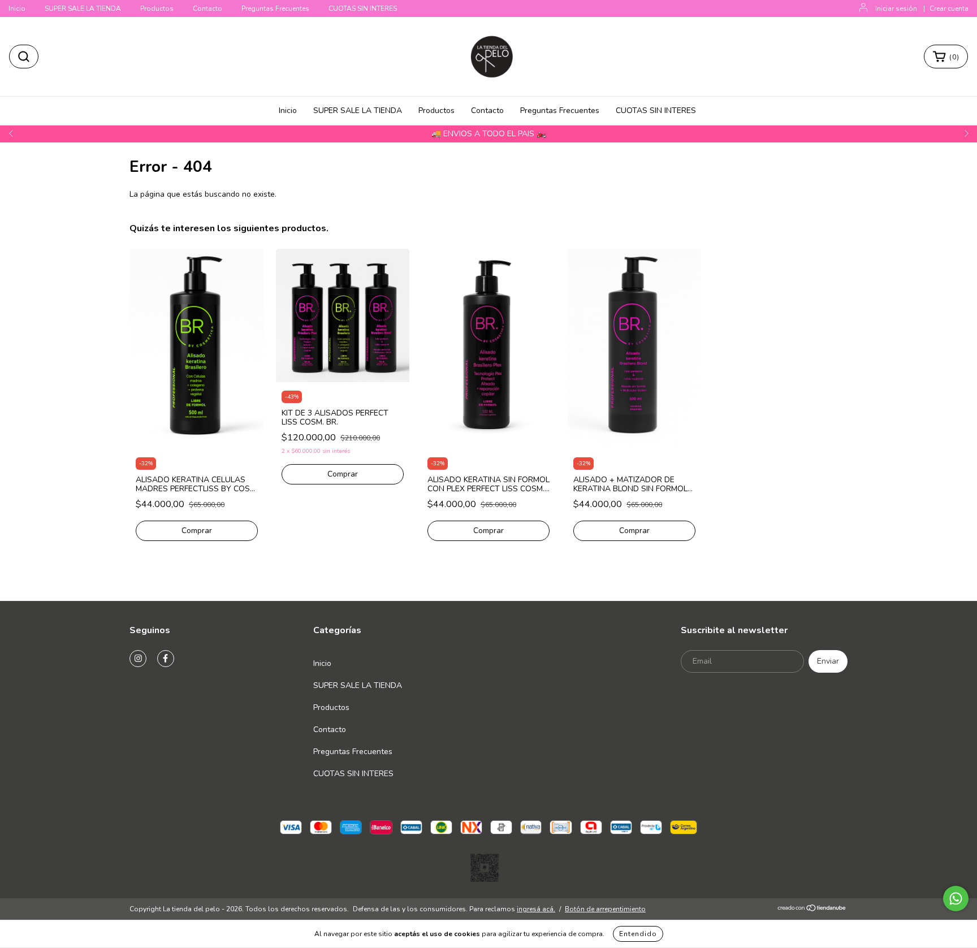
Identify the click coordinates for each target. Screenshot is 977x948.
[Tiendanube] (812, 909)
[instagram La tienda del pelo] (137, 658)
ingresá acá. (536, 909)
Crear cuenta (949, 8)
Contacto (207, 8)
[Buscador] (23, 56)
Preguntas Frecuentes (275, 8)
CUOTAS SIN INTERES (362, 8)
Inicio (16, 8)
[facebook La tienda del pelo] (165, 658)
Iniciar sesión (896, 8)
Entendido (638, 933)
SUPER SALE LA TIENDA (83, 8)
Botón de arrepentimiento (605, 909)
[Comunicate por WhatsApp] (956, 898)
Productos (157, 8)
